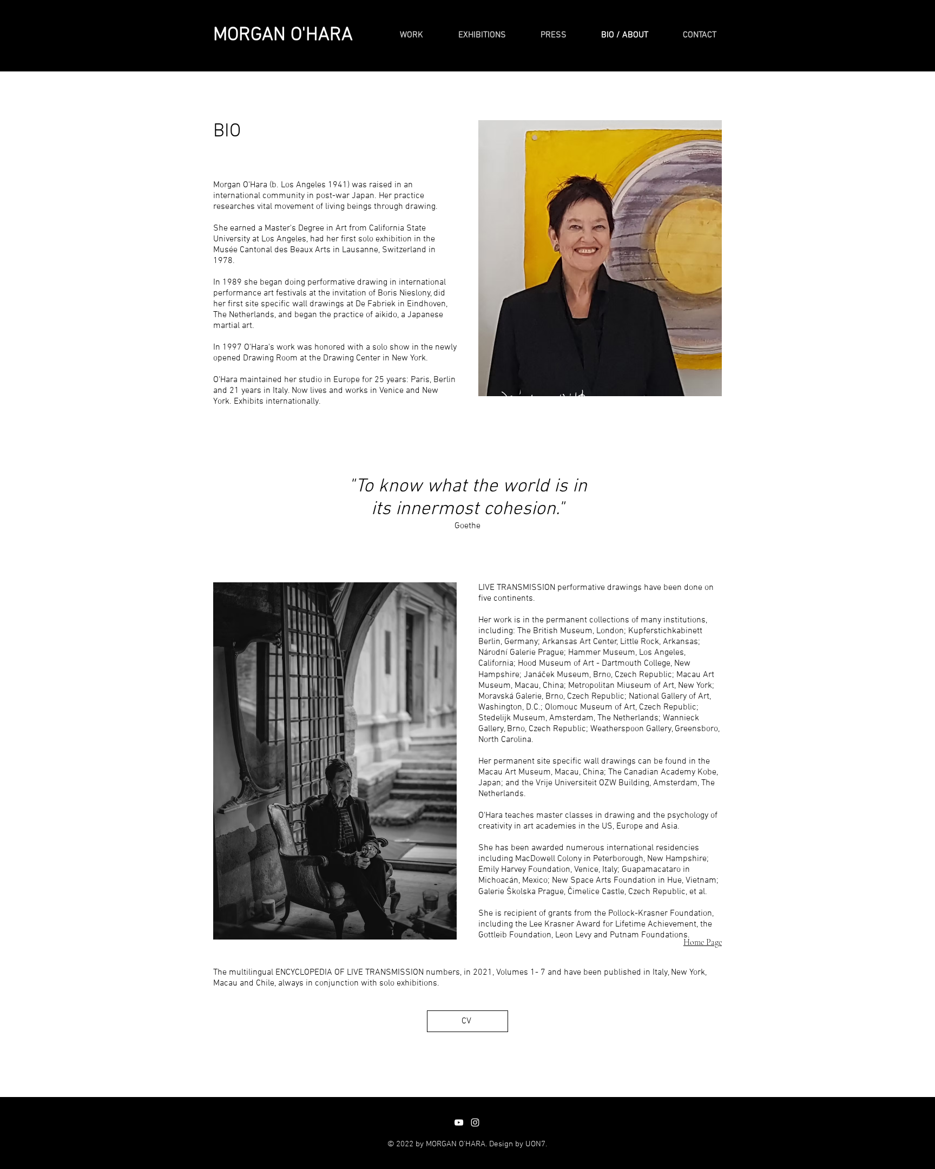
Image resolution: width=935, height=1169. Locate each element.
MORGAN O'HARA (283, 35)
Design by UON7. (518, 1144)
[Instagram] (475, 1122)
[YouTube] (458, 1122)
